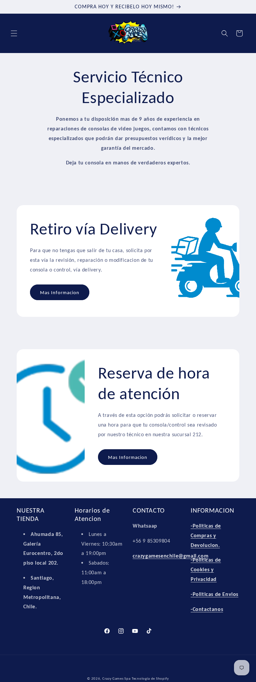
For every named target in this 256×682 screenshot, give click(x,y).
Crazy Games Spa (116, 678)
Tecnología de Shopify (150, 678)
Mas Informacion (59, 292)
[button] (14, 33)
